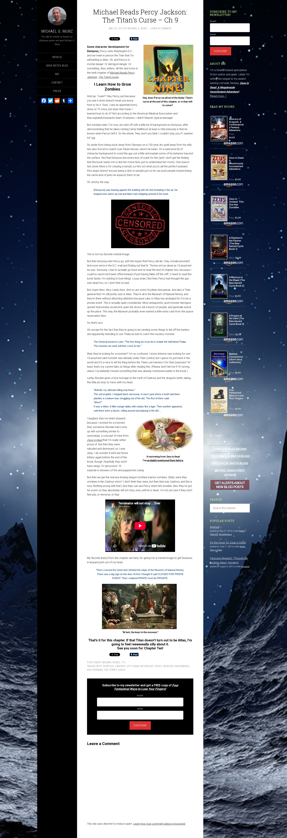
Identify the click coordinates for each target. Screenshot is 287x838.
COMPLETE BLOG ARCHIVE (230, 449)
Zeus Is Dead (94, 440)
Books (242, 531)
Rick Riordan (95, 670)
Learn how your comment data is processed (159, 823)
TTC (123, 662)
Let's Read (133, 666)
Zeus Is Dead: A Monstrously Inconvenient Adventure (229, 87)
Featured (214, 534)
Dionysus (108, 666)
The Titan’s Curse (108, 77)
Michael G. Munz (57, 31)
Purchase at (218, 144)
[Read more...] (218, 96)
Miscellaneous (225, 534)
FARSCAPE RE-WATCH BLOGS (229, 463)
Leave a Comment (161, 28)
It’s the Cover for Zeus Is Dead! (228, 542)
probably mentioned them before (165, 460)
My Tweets (216, 435)
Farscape (245, 566)
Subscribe (140, 725)
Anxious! (215, 527)
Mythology (147, 666)
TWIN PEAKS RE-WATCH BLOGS (229, 456)
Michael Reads (111, 662)
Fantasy (120, 666)
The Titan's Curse (114, 670)
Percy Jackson (164, 666)
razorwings (182, 666)
